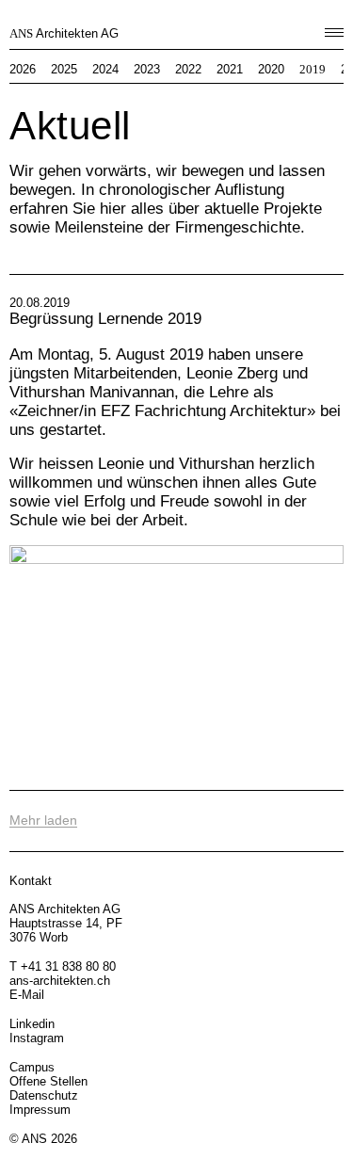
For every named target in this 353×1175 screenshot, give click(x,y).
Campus (32, 1067)
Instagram (36, 1038)
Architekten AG (64, 33)
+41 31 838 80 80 (68, 966)
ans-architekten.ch (59, 981)
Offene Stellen (48, 1081)
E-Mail (26, 995)
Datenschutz (43, 1095)
